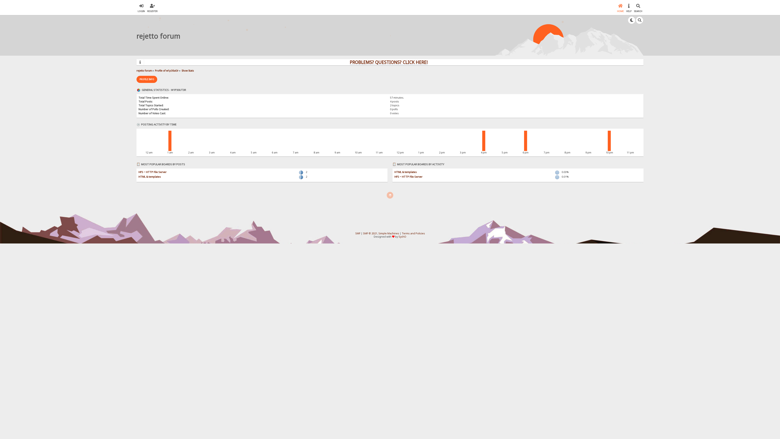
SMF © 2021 (370, 233)
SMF (357, 233)
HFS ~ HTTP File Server (153, 172)
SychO (402, 236)
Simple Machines (388, 233)
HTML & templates (150, 176)
